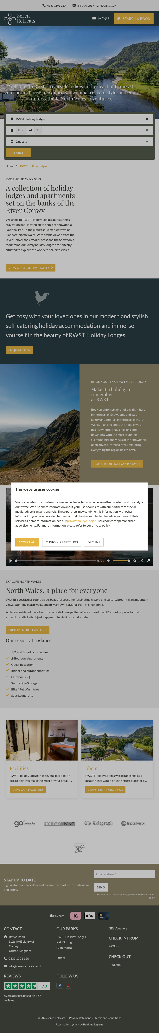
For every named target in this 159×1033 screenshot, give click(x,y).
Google (91, 520)
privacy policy (76, 520)
